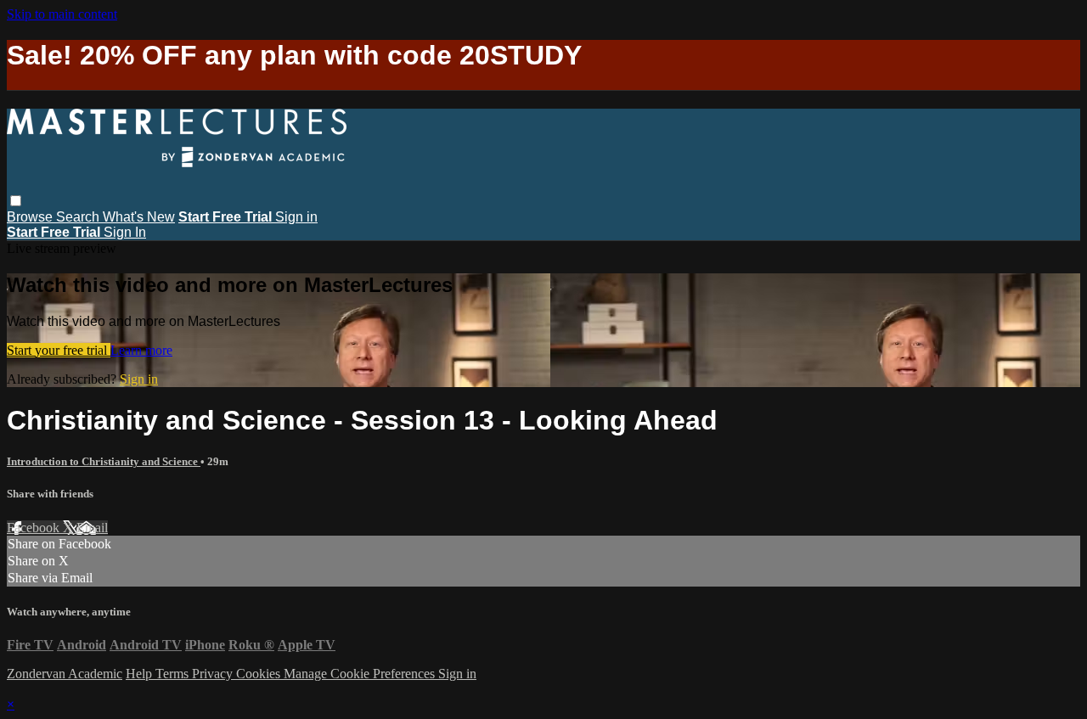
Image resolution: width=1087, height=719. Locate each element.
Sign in (296, 217)
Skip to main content (62, 14)
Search (79, 217)
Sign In (125, 232)
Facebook (35, 527)
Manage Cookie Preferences (361, 673)
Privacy (214, 673)
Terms (173, 673)
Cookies (260, 673)
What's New (139, 217)
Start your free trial (58, 350)
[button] (15, 200)
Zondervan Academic (64, 673)
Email (92, 527)
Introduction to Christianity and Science (103, 461)
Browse (31, 217)
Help (140, 673)
